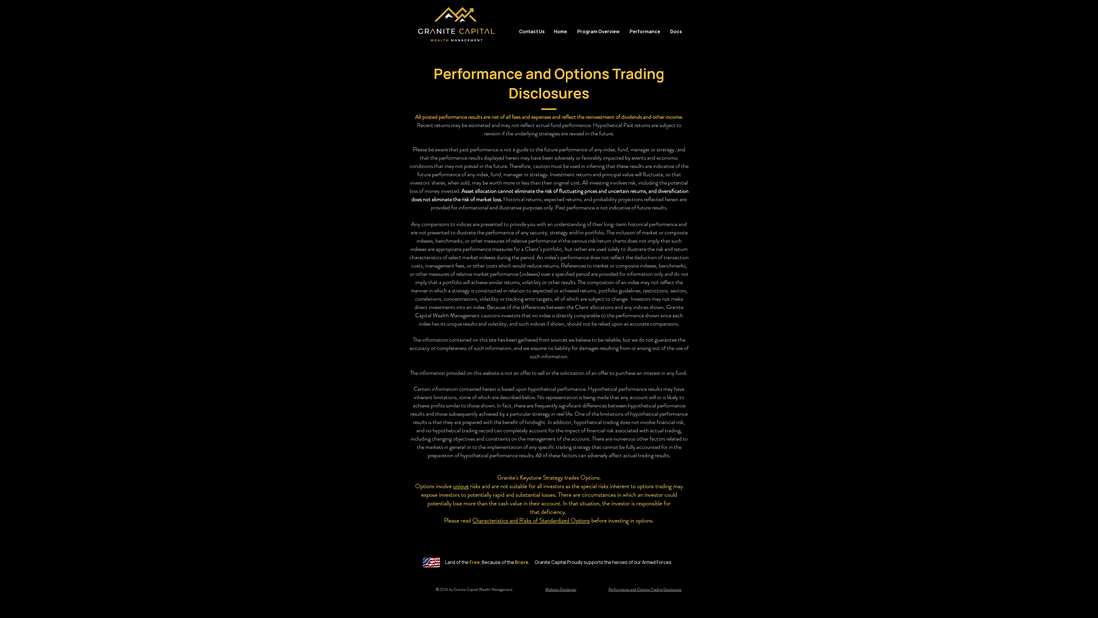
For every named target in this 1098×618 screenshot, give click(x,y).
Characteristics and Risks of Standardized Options (531, 520)
